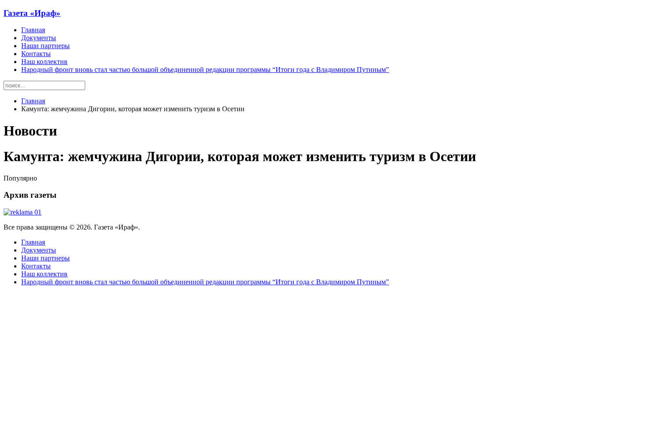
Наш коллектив (44, 61)
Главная (33, 30)
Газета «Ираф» (32, 13)
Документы (38, 37)
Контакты (36, 53)
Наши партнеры (45, 45)
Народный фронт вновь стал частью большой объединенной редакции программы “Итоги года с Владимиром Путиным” (205, 69)
